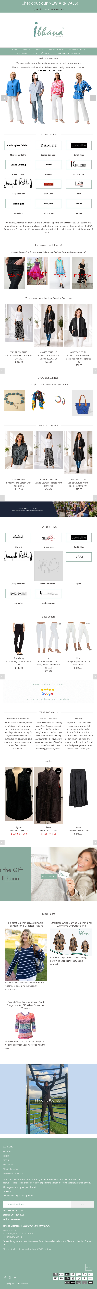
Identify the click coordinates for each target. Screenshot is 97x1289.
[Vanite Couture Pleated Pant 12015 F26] (19, 323)
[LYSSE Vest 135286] (19, 794)
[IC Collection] (79, 164)
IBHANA (24, 1283)
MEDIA (6, 1160)
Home (14, 49)
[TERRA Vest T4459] (48, 795)
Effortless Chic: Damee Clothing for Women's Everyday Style (71, 924)
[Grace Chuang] (18, 164)
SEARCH (7, 1151)
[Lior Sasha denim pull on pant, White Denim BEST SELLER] (48, 638)
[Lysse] (79, 557)
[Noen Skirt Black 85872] (78, 788)
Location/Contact (41, 53)
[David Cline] (79, 145)
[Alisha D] (18, 537)
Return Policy (55, 49)
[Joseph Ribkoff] (18, 183)
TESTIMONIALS (10, 1164)
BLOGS (6, 1156)
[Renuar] (79, 203)
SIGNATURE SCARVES (13, 1173)
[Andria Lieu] (48, 537)
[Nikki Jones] (48, 203)
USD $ (46, 9)
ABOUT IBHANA (10, 1169)
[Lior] (79, 184)
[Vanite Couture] (48, 593)
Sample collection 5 (48, 583)
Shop (25, 49)
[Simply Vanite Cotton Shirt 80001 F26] (19, 450)
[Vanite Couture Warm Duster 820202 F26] (48, 325)
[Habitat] (48, 164)
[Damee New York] (48, 145)
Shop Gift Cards (48, 876)
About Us (22, 53)
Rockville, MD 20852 (12, 1236)
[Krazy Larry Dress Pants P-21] (19, 639)
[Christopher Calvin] (18, 145)
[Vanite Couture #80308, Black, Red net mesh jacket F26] (78, 325)
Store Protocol (77, 49)
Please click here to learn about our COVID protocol (27, 1249)
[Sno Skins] (18, 593)
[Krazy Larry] (48, 184)
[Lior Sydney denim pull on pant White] (78, 636)
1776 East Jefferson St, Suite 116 (18, 1233)
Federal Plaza (9, 1230)
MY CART (57, 9)
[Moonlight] (18, 203)
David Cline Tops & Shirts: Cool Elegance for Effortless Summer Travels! (26, 1005)
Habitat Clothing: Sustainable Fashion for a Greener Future (25, 924)
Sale (38, 49)
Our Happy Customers (68, 53)
